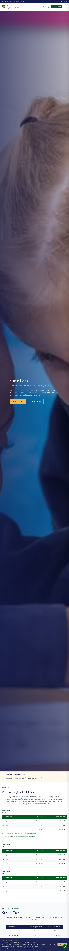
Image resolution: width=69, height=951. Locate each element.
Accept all (63, 944)
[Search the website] (44, 6)
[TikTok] (66, 1)
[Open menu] (65, 7)
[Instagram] (64, 1)
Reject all (53, 944)
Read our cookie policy (30, 948)
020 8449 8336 (8, 1)
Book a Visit (57, 7)
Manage (44, 944)
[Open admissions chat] (64, 946)
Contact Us (35, 401)
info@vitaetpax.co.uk (21, 1)
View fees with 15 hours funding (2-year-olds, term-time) (19, 837)
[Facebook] (61, 1)
